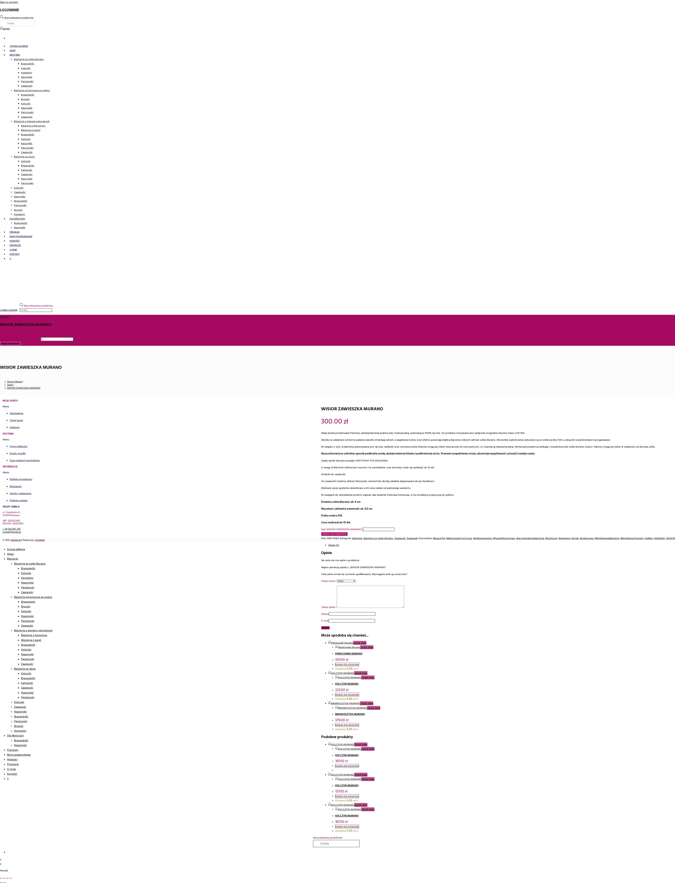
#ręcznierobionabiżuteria (530, 538)
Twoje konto (16, 420)
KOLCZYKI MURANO (347, 684)
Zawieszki (399, 538)
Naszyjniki (27, 582)
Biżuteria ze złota (25, 669)
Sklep (10, 554)
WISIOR (670, 538)
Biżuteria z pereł (31, 640)
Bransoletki (28, 568)
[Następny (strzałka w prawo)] (4, 882)
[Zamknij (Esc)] (10, 878)
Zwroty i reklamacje (20, 493)
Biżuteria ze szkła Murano (378, 538)
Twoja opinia (329, 607)
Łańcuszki (27, 683)
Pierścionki (27, 587)
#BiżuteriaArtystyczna (459, 538)
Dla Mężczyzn (15, 735)
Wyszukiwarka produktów (18, 18)
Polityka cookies (18, 500)
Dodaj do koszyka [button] (347, 664)
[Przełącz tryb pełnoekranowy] (4, 878)
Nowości (12, 759)
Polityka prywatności (21, 479)
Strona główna (16, 549)
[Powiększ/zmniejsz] (1, 878)
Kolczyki (26, 573)
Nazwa (325, 614)
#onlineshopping (482, 538)
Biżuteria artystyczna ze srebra (33, 597)
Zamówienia (16, 413)
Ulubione (15, 427)
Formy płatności (18, 446)
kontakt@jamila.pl (12, 532)
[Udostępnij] (7, 878)
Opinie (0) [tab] (333, 545)
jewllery (649, 538)
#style (575, 538)
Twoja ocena (329, 581)
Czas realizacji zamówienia (25, 460)
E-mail (325, 621)
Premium (12, 750)
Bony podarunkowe (19, 755)
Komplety (27, 578)
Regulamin (16, 486)
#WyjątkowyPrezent (632, 538)
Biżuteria (357, 538)
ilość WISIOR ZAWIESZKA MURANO (20, 339)
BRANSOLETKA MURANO (350, 714)
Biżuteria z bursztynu (34, 635)
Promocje (13, 764)
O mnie (11, 769)
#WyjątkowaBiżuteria (607, 538)
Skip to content (9, 2)
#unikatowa (586, 538)
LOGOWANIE (9, 9)
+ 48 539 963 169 (11, 529)
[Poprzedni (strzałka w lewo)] (1, 882)
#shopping (564, 538)
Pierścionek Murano (348, 654)
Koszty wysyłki (17, 453)
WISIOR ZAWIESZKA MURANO (23, 388)
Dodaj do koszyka (10, 343)
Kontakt (12, 774)
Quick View (359, 643)
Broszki (25, 606)
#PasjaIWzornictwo (504, 538)
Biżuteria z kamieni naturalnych (33, 630)
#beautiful (439, 538)
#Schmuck (551, 538)
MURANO (659, 538)
